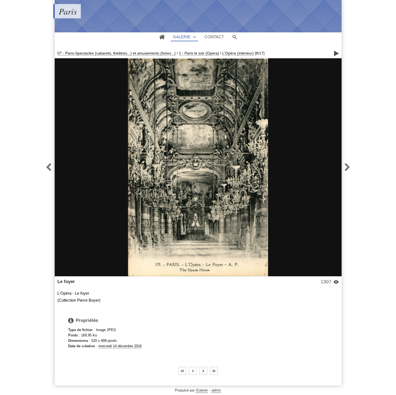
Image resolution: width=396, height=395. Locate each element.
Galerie (181, 37)
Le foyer (66, 281)
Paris (68, 11)
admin (216, 390)
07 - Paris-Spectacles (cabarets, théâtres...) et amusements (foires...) (116, 53)
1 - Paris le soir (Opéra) (199, 53)
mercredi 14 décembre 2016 (120, 346)
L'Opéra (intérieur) (238, 53)
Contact (214, 37)
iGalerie (202, 390)
